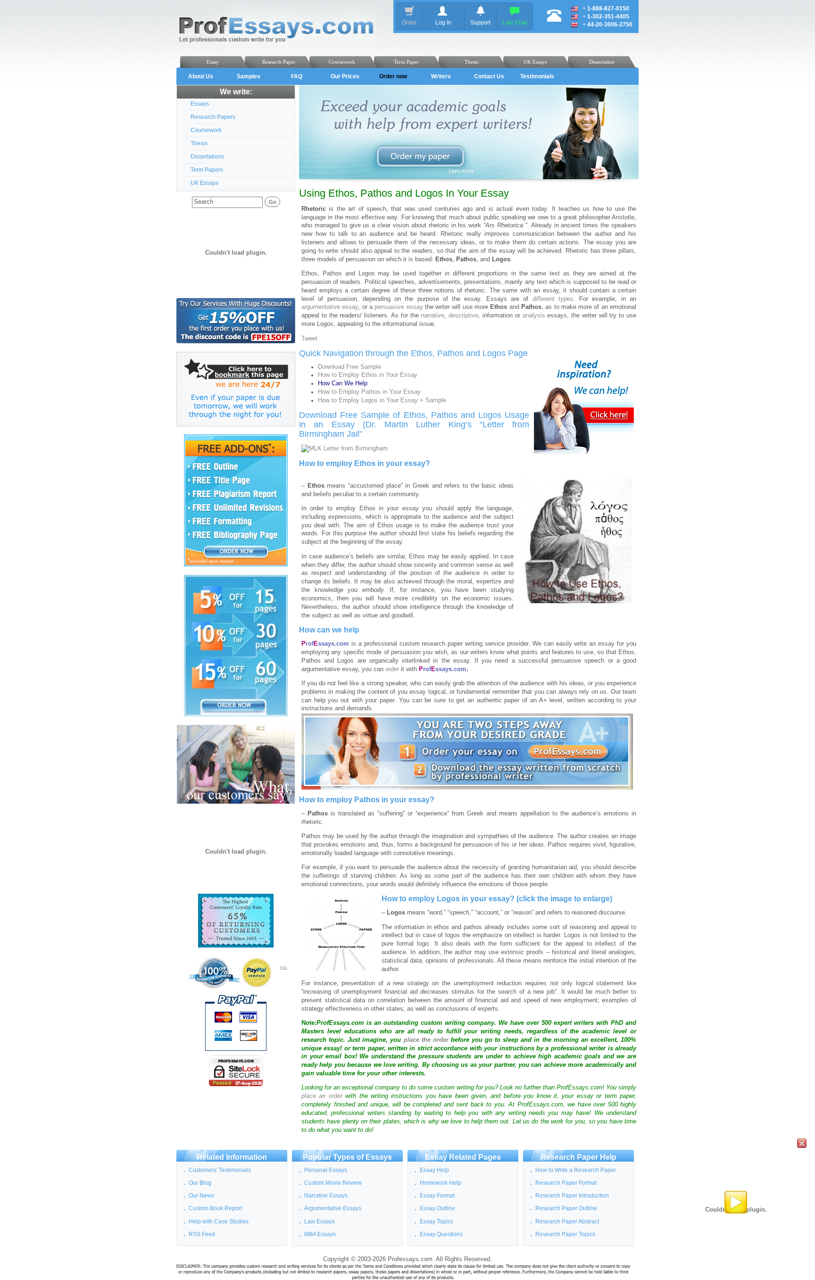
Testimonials (537, 76)
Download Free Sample (349, 367)
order (392, 669)
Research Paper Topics (565, 1234)
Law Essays (319, 1221)
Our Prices (345, 76)
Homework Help (440, 1183)
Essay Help (434, 1170)
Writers (441, 76)
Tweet (309, 338)
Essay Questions (441, 1234)
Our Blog (200, 1183)
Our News (201, 1195)
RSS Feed (202, 1234)
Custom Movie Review (333, 1183)
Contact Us (489, 76)
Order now (393, 76)
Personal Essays (325, 1170)
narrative (432, 315)
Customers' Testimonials (220, 1170)
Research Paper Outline (566, 1208)
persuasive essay (398, 307)
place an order (321, 1096)
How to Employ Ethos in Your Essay (367, 375)
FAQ (296, 76)
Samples (248, 76)
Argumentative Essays (332, 1208)
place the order (426, 1040)
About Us (200, 76)
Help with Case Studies (219, 1221)
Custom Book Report (215, 1208)
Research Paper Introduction (572, 1195)
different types (553, 299)
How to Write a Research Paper (575, 1170)
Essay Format (437, 1195)
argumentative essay (329, 307)
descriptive (463, 315)
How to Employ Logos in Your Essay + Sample (382, 400)
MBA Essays (320, 1234)
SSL (284, 968)
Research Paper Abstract (567, 1221)
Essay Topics (436, 1221)
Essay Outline (437, 1208)
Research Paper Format (566, 1183)
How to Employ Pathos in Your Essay (369, 392)
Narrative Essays (326, 1195)
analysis (534, 315)
